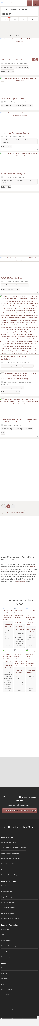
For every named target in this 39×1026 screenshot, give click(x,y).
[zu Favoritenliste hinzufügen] (2, 40)
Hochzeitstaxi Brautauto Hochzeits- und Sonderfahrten (15, 358)
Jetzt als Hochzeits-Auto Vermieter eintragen (20, 810)
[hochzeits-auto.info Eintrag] (34, 601)
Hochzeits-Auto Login (10, 1010)
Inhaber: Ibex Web (7, 989)
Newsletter (4, 978)
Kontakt (6, 995)
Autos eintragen (6, 891)
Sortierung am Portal (8, 902)
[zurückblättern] (5, 47)
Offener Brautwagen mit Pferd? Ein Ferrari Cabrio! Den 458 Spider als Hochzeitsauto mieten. (19, 421)
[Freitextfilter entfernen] (29, 3)
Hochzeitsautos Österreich (10, 853)
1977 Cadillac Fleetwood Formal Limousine (20, 628)
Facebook (4, 968)
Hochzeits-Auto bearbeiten (10, 918)
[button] (3, 506)
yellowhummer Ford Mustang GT (13, 174)
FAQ (2, 869)
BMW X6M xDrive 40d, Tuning (12, 278)
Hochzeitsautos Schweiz (9, 864)
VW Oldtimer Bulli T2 (8, 626)
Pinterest (4, 973)
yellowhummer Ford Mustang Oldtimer (15, 133)
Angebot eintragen (7, 897)
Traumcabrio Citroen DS (31, 671)
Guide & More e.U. (19, 671)
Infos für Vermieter (7, 886)
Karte (15, 19)
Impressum (5, 929)
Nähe (24, 19)
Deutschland (20, 581)
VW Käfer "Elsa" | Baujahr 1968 (12, 99)
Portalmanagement (7, 957)
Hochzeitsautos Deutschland (10, 858)
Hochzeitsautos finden (8, 842)
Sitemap (4, 951)
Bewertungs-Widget (7, 913)
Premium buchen (9, 907)
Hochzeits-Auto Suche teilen (14, 512)
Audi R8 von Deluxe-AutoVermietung (14, 379)
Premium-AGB (6, 940)
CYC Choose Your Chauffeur (11, 59)
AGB (2, 935)
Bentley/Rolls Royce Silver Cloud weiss (8, 667)
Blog (2, 984)
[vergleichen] (2, 45)
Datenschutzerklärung (8, 946)
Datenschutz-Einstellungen (10, 875)
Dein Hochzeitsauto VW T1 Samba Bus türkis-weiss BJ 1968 (31, 630)
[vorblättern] (34, 47)
